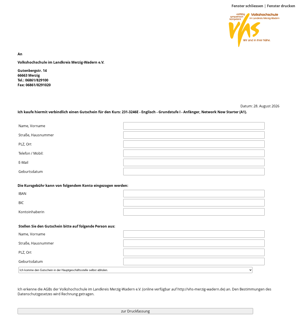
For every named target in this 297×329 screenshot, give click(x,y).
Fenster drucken (281, 5)
